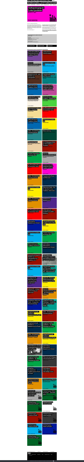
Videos (42, 454)
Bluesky (39, 0)
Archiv (51, 454)
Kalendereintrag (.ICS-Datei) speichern (32, 39)
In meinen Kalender (41, 45)
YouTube (42, 0)
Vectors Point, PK (33, 23)
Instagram (36, 0)
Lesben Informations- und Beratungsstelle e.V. (33, 41)
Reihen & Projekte (34, 454)
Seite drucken (50, 45)
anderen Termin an (45, 31)
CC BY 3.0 (36, 23)
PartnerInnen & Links (47, 454)
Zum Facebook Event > (31, 45)
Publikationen (38, 454)
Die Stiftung (29, 454)
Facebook (33, 0)
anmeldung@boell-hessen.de (52, 26)
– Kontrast (45, 0)
